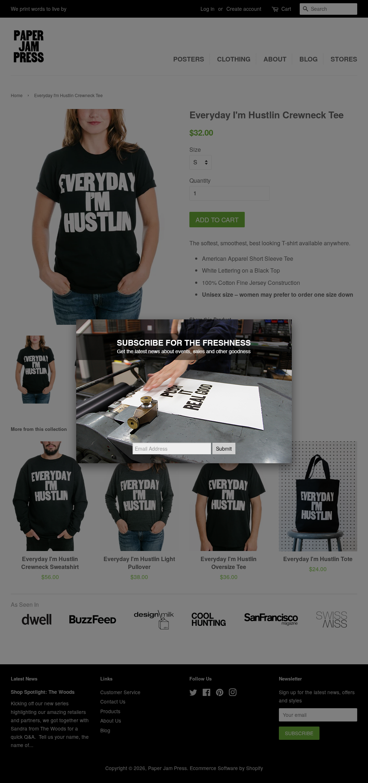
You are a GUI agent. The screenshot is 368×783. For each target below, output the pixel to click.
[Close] (291, 319)
